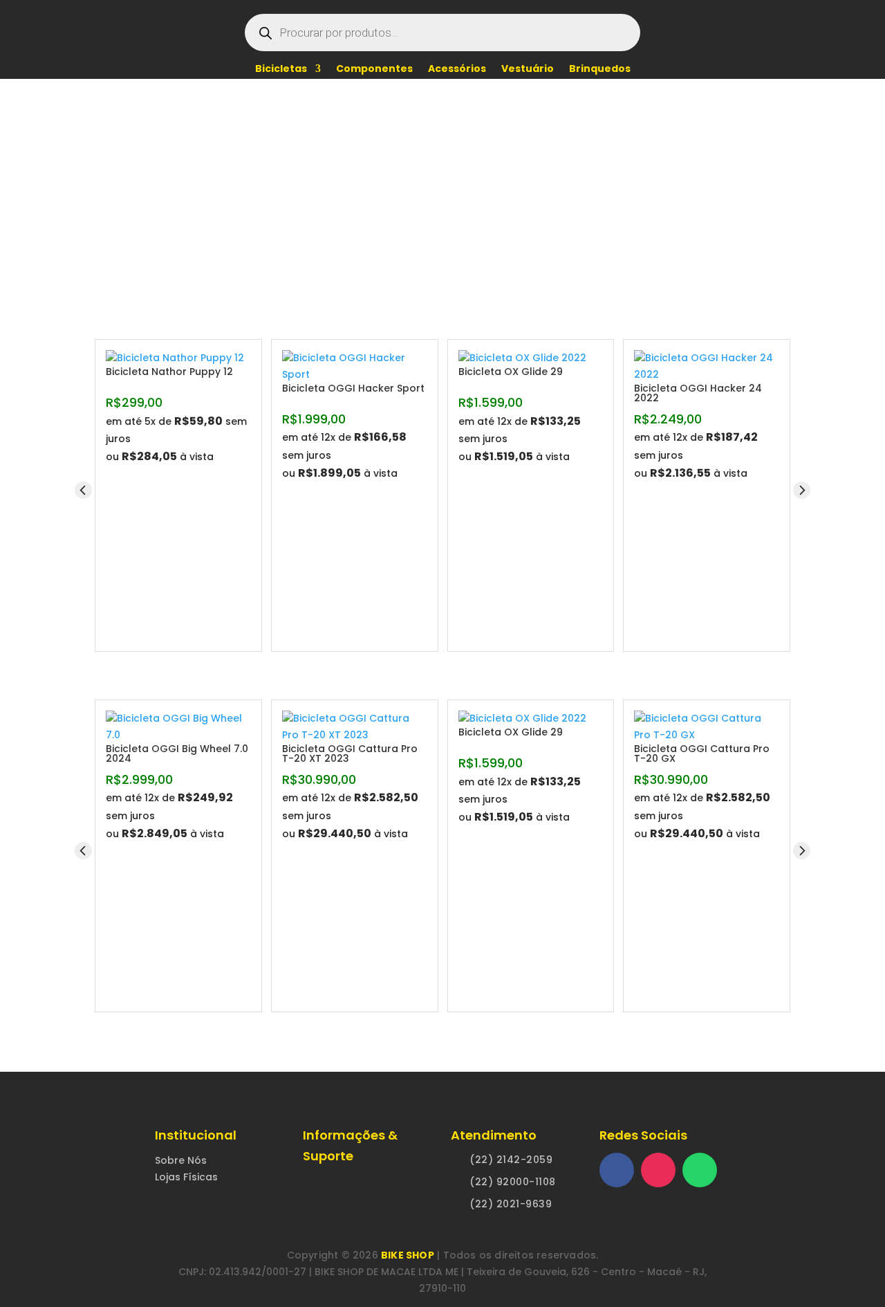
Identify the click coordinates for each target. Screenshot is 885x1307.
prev (83, 490)
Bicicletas (281, 69)
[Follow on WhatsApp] (699, 1170)
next (801, 490)
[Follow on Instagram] (658, 1170)
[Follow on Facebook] (616, 1170)
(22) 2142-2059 (510, 1160)
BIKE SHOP (407, 1255)
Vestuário (527, 69)
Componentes (374, 69)
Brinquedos (600, 69)
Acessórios (457, 69)
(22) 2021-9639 (510, 1204)
